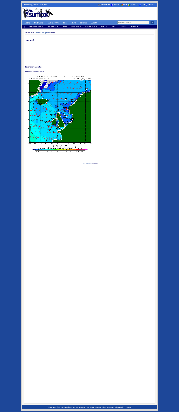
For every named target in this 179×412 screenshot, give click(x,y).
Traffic (104, 27)
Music (65, 27)
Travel (114, 27)
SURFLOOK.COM (87, 163)
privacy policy (119, 407)
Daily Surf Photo (36, 27)
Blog (73, 22)
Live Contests (52, 27)
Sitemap (83, 22)
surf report (90, 407)
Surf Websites (91, 27)
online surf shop (100, 407)
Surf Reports (53, 22)
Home (27, 22)
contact (128, 407)
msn (125, 5)
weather (134, 27)
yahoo (116, 5)
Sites (65, 22)
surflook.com (80, 407)
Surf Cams (38, 22)
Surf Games (76, 27)
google (134, 5)
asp (143, 5)
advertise (110, 407)
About (94, 22)
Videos (124, 27)
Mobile (152, 5)
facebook (105, 5)
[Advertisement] (106, 13)
